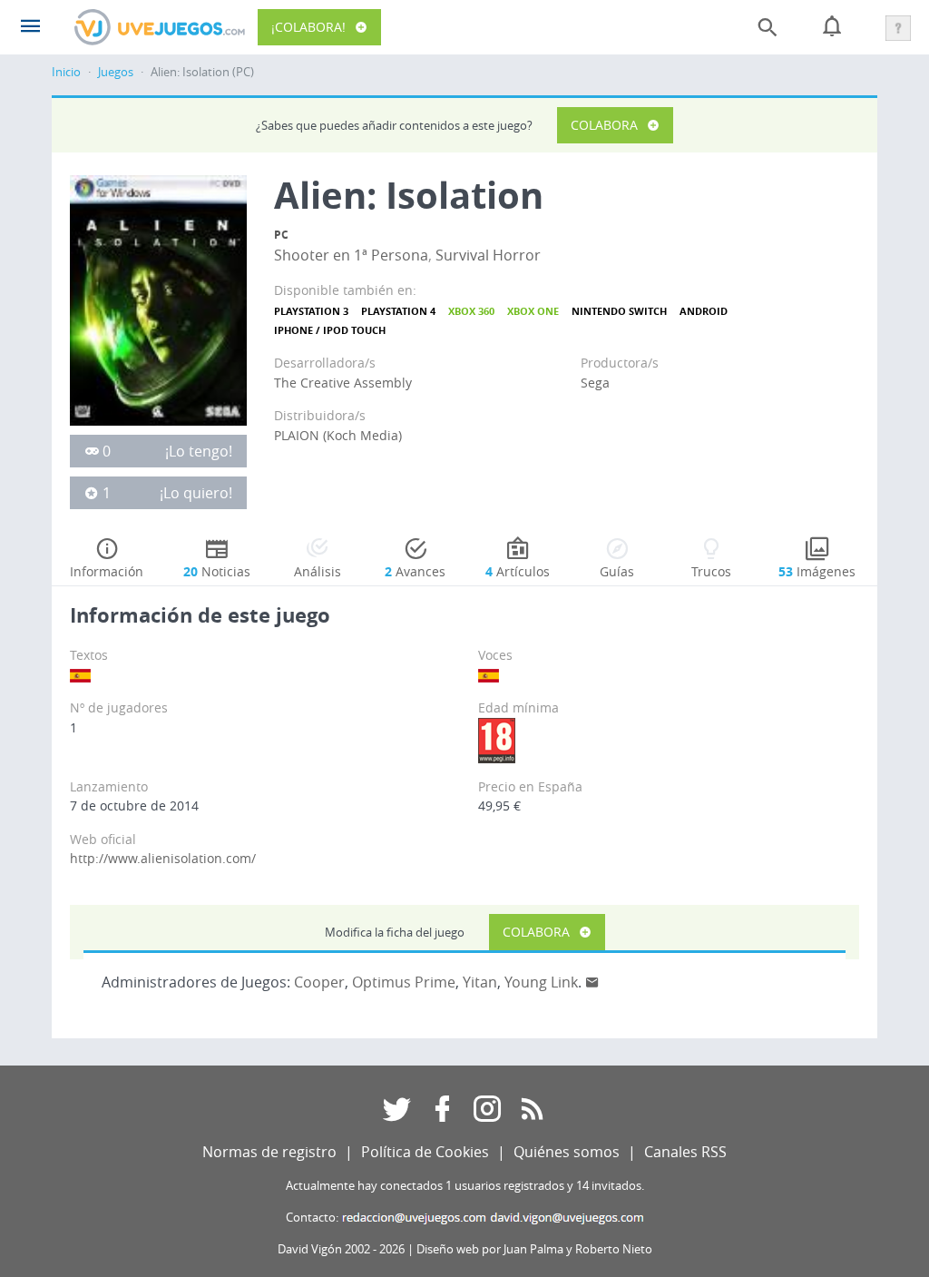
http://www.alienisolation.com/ (163, 858)
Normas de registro (269, 1152)
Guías (617, 571)
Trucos (711, 571)
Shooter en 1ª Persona (351, 255)
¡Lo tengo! (198, 451)
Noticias (216, 571)
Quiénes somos (566, 1152)
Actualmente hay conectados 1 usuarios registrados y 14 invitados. (465, 1186)
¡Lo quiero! (196, 493)
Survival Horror (488, 255)
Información (106, 571)
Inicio (66, 72)
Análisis (317, 571)
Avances (415, 571)
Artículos (517, 571)
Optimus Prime (403, 982)
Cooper (319, 982)
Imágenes (817, 571)
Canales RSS (685, 1152)
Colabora (604, 124)
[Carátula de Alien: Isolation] (158, 299)
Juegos (115, 72)
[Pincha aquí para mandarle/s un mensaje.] (592, 982)
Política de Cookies (425, 1152)
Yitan (480, 982)
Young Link (541, 982)
